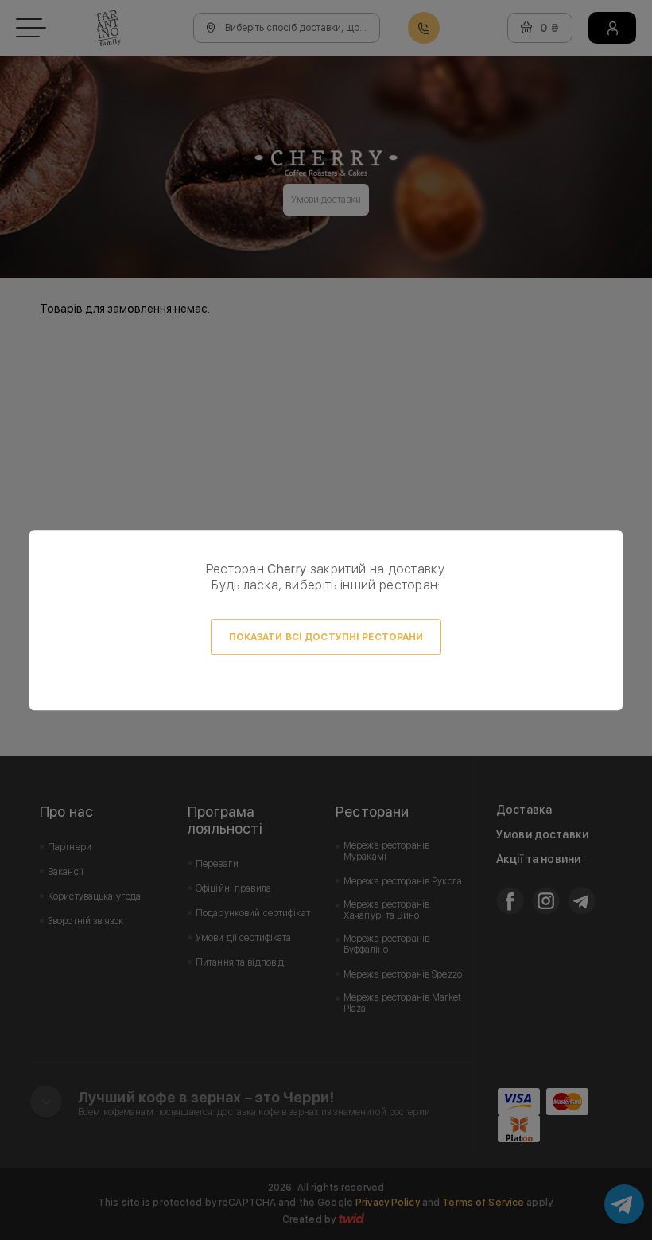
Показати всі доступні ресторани (326, 637)
